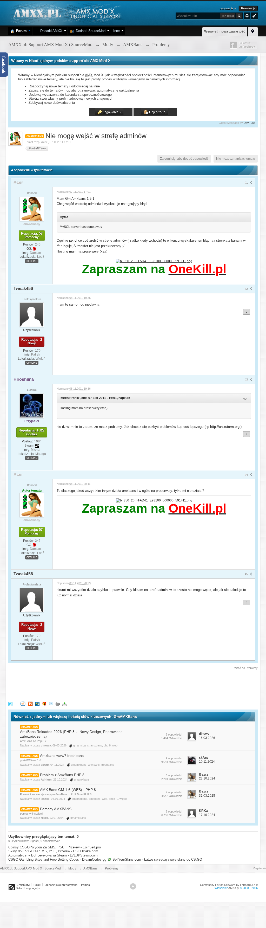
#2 (247, 288)
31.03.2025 (207, 795)
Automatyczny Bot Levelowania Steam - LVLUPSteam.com (53, 855)
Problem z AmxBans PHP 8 (62, 775)
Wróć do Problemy (246, 667)
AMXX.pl (233, 888)
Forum (20, 31)
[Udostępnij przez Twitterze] (10, 703)
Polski (37, 884)
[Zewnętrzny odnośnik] (154, 260)
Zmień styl (23, 884)
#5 (247, 574)
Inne (116, 31)
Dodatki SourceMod (89, 31)
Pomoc (85, 884)
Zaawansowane (247, 15)
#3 (247, 379)
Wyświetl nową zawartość (224, 31)
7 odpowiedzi (174, 792)
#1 (247, 182)
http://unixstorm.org (225, 427)
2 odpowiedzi (174, 734)
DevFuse (249, 122)
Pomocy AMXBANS (55, 809)
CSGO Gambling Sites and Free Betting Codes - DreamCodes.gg (57, 859)
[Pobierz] (64, 703)
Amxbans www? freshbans (62, 755)
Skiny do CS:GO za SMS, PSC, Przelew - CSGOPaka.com (53, 851)
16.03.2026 (207, 738)
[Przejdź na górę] (133, 886)
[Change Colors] (253, 15)
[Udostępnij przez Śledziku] (37, 703)
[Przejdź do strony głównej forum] (66, 13)
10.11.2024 (207, 761)
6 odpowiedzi (174, 775)
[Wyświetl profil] (31, 208)
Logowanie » (228, 8)
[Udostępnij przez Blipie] (30, 703)
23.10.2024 (207, 778)
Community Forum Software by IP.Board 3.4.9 (229, 884)
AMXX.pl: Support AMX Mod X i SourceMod (30, 868)
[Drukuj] (58, 703)
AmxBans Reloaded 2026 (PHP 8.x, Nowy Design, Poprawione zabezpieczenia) (71, 734)
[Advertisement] (102, 684)
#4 (247, 474)
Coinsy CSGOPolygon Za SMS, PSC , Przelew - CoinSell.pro (54, 847)
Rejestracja (248, 8)
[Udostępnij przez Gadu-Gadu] (44, 703)
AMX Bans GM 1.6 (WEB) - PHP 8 (68, 790)
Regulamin (259, 868)
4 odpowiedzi (174, 758)
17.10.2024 (207, 815)
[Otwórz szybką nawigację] (253, 31)
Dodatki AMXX (50, 31)
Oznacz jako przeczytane (61, 884)
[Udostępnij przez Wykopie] (22, 703)
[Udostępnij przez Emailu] (51, 703)
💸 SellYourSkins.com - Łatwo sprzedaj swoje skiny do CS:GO (154, 859)
